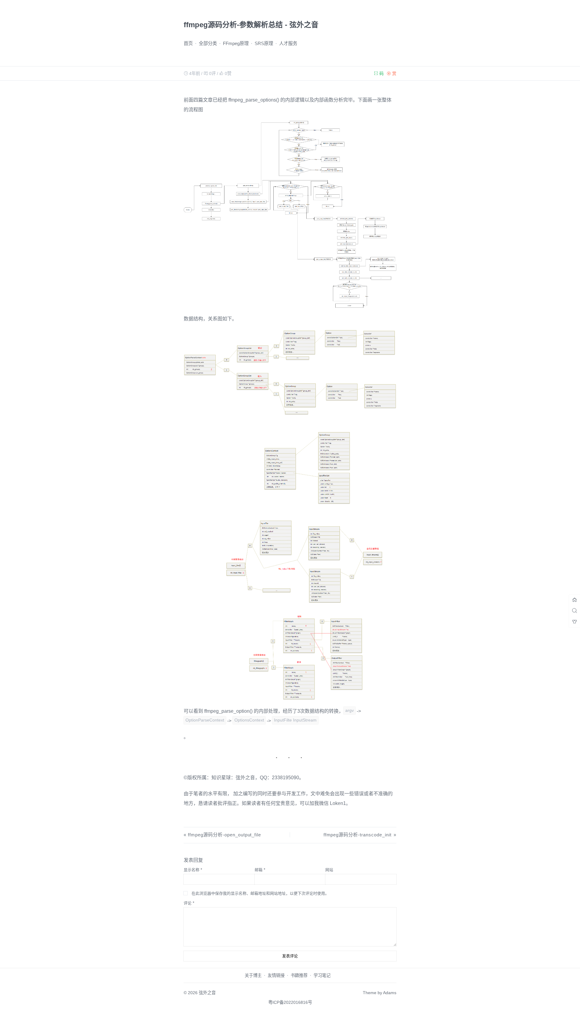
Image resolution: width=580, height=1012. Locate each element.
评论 (189, 903)
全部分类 (208, 43)
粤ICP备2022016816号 (290, 1002)
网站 (329, 870)
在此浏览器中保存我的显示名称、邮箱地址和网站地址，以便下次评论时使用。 (260, 893)
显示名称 (193, 870)
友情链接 (276, 975)
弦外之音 (207, 992)
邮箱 (260, 870)
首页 (188, 43)
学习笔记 (322, 975)
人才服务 (288, 43)
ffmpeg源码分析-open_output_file (224, 834)
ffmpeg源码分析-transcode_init (358, 834)
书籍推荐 (299, 975)
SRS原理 (264, 43)
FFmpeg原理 (236, 43)
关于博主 (253, 975)
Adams (389, 992)
